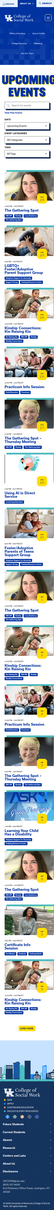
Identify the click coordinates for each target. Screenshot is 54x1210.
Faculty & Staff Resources (22, 1111)
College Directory (19, 43)
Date (8, 119)
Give (9, 1100)
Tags (8, 147)
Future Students (13, 1124)
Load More (27, 1028)
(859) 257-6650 (11, 1184)
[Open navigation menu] (48, 18)
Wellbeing (38, 43)
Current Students (14, 1132)
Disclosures (10, 1171)
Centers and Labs (14, 1155)
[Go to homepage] (19, 18)
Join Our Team (27, 53)
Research (9, 1147)
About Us (9, 1163)
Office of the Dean (17, 33)
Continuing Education (20, 1107)
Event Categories (16, 133)
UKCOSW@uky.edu (14, 1181)
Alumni (7, 1139)
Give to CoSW (38, 33)
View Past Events (13, 113)
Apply (10, 1104)
